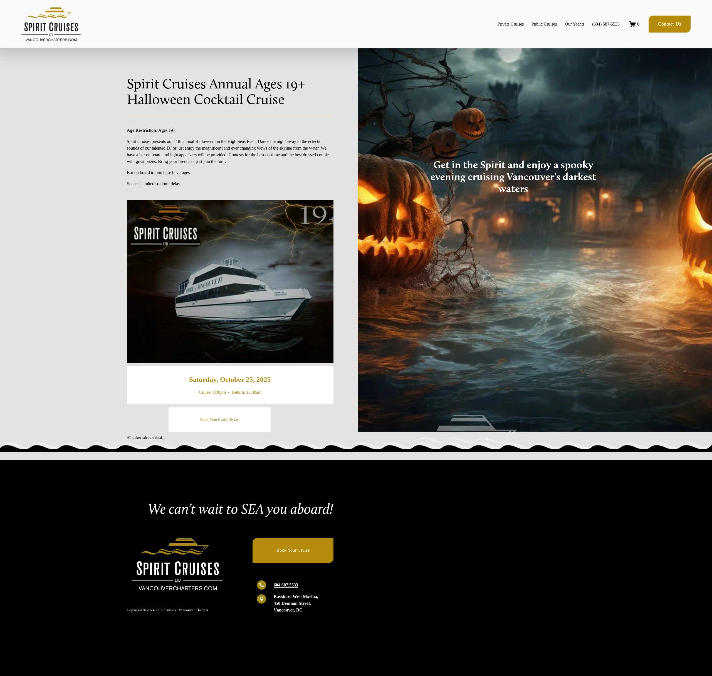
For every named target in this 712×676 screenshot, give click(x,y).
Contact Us (669, 24)
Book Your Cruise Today (219, 419)
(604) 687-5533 (606, 24)
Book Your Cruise (293, 550)
